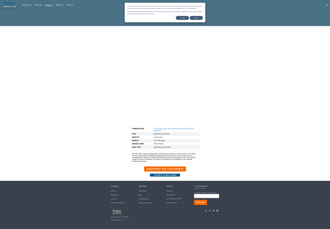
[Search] (327, 5)
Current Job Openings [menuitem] (117, 203)
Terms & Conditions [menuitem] (116, 217)
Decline (196, 18)
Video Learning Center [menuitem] (145, 203)
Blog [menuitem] (140, 195)
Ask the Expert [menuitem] (170, 195)
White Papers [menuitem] (142, 191)
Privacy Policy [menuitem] (125, 217)
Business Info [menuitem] (115, 195)
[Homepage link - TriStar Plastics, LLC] (117, 214)
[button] (206, 210)
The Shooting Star (201, 187)
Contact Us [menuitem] (169, 191)
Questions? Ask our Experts (165, 169)
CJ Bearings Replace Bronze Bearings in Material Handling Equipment (174, 129)
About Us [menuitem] (113, 191)
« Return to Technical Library (165, 175)
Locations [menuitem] (114, 199)
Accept (182, 18)
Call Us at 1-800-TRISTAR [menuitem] (173, 199)
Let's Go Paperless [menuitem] (171, 203)
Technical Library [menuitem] (144, 199)
